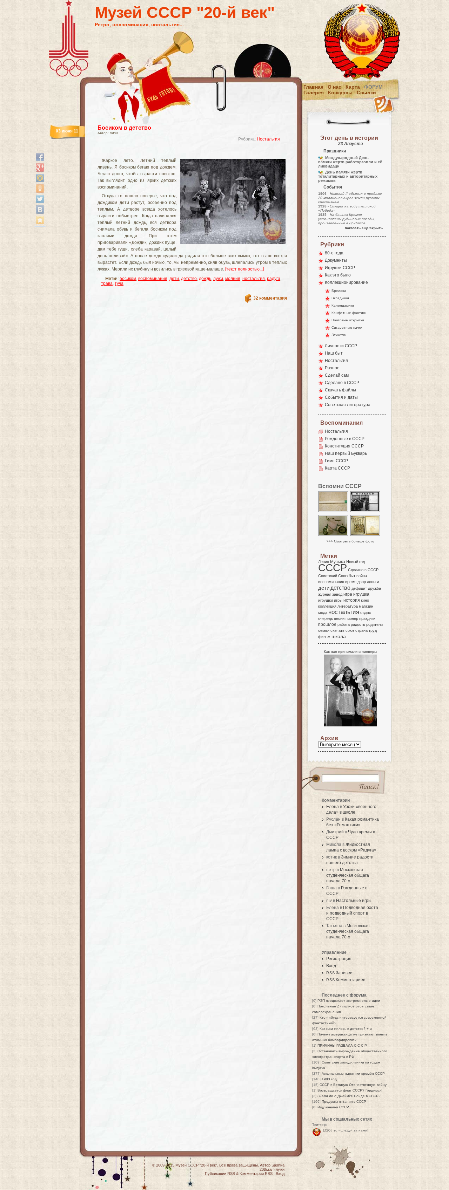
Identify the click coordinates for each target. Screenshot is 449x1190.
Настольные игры (353, 900)
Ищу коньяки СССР (333, 1107)
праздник (367, 618)
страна (361, 630)
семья (323, 630)
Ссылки (366, 92)
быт (352, 576)
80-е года (334, 253)
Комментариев (345, 979)
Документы (336, 260)
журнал (324, 594)
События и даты (341, 397)
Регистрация (338, 958)
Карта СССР (337, 468)
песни (339, 618)
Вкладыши (340, 298)
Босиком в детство (124, 128)
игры (338, 600)
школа (338, 636)
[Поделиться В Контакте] (40, 209)
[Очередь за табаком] (365, 512)
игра (347, 594)
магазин (366, 606)
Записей (339, 972)
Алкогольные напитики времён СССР (353, 1073)
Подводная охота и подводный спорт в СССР (352, 913)
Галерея (313, 92)
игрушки (325, 600)
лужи (218, 278)
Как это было (338, 275)
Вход (331, 965)
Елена (332, 806)
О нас (334, 87)
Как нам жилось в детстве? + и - (347, 1029)
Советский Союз (333, 576)
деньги (373, 582)
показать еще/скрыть (364, 228)
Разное (332, 367)
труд (373, 630)
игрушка (361, 594)
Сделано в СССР (342, 382)
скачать (337, 630)
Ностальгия (268, 139)
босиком (128, 278)
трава (107, 283)
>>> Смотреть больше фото (350, 541)
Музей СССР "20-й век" (185, 12)
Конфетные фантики (349, 313)
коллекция (327, 606)
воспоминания (152, 278)
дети (174, 278)
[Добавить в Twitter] (40, 199)
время (350, 582)
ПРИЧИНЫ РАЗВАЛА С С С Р (342, 1045)
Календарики (342, 305)
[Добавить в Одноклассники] (40, 188)
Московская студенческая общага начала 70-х (347, 875)
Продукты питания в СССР (344, 1101)
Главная (313, 87)
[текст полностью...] (244, 269)
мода (322, 612)
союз (350, 630)
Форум (373, 87)
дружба (374, 588)
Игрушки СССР (340, 267)
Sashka (278, 1165)
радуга (273, 278)
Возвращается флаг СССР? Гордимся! (349, 1090)
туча (119, 283)
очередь (325, 618)
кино (365, 600)
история (351, 600)
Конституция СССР (344, 446)
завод (337, 594)
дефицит (359, 588)
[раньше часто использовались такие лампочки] (365, 536)
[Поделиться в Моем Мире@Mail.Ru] (40, 178)
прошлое (327, 624)
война (361, 576)
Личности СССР (341, 345)
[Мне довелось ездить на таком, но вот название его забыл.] (333, 536)
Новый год (355, 562)
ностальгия (253, 278)
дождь (205, 278)
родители (374, 624)
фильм (324, 637)
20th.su (266, 1169)
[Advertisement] (184, 152)
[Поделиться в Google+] (40, 167)
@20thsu (330, 1130)
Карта (353, 87)
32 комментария (270, 298)
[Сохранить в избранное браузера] (40, 220)
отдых (365, 612)
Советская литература (347, 404)
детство (189, 278)
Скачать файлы (340, 390)
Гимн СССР (336, 460)
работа (343, 624)
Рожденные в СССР (344, 438)
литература (347, 606)
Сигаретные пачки (346, 327)
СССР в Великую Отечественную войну (353, 1085)
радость (358, 624)
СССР (332, 567)
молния (232, 278)
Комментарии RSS (256, 1173)
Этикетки (339, 335)
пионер (352, 618)
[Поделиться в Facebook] (40, 157)
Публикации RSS (220, 1173)
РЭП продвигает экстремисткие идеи (348, 1001)
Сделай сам (337, 375)
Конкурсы (340, 92)
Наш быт (334, 353)
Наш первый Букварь (346, 453)
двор (361, 582)
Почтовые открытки (347, 320)
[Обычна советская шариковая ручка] (333, 512)
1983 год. (330, 1079)
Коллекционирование (346, 282)
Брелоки (338, 291)
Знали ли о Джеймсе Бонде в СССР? (349, 1096)
